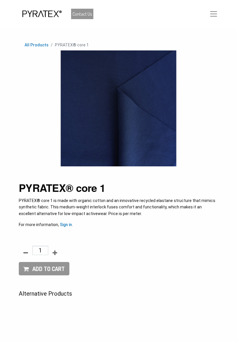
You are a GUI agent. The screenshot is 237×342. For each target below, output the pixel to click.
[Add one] (55, 252)
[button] (44, 268)
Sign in (66, 224)
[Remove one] (26, 252)
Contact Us (82, 14)
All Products (37, 45)
